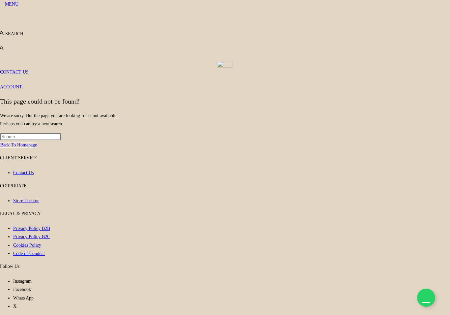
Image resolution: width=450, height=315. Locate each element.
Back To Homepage (18, 144)
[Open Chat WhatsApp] (426, 298)
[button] (11, 33)
